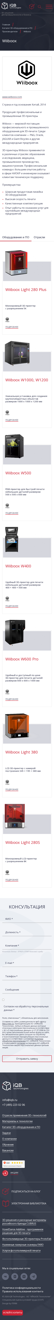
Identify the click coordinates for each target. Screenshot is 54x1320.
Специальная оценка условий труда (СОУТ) (23, 1299)
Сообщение (12, 989)
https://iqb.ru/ (8, 1023)
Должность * (13, 932)
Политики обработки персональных (22, 1040)
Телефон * (11, 976)
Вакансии (8, 1150)
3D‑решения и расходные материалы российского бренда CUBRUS (24, 1221)
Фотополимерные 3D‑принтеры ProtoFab (26, 1238)
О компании (9, 1138)
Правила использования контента (22, 1291)
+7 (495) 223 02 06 (13, 1104)
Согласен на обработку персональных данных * (26, 1008)
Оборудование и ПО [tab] (15, 237)
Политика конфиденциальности (21, 1287)
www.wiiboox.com (12, 97)
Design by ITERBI (9, 1303)
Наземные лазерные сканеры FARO (23, 1244)
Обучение (8, 1144)
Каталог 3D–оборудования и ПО (21, 1127)
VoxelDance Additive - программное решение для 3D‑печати (22, 1231)
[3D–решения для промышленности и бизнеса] (11, 5)
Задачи (6, 1133)
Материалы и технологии (17, 1121)
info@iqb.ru (9, 1100)
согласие (21, 1043)
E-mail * (9, 963)
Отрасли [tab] (39, 237)
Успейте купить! (12, 1312)
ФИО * (9, 919)
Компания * (12, 945)
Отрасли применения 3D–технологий (24, 1115)
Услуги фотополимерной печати (21, 1250)
